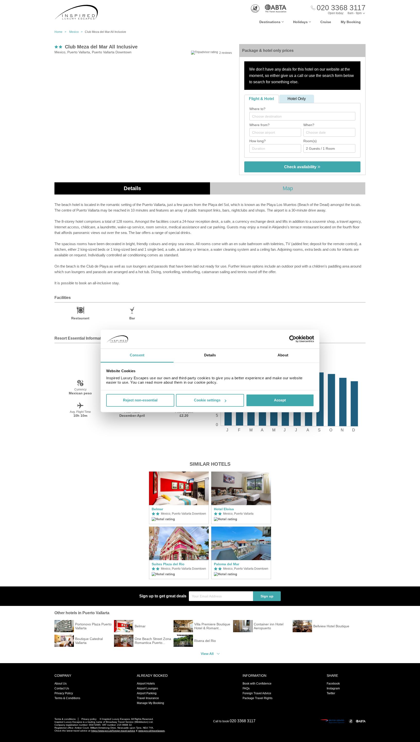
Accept (280, 400)
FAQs (246, 688)
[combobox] (302, 116)
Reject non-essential (140, 400)
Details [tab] (210, 355)
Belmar (157, 509)
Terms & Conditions (67, 698)
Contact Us (61, 688)
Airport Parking (147, 693)
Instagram (333, 688)
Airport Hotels (146, 683)
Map (288, 188)
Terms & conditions (65, 719)
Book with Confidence (257, 683)
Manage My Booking (150, 703)
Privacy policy (88, 719)
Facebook (333, 683)
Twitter (331, 693)
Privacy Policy (63, 693)
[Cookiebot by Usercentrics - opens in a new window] (292, 339)
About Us (60, 683)
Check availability (300, 167)
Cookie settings (207, 400)
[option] (179, 525)
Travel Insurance (148, 698)
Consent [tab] (137, 355)
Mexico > (77, 32)
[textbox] (305, 116)
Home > (61, 32)
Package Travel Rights (257, 698)
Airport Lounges (147, 688)
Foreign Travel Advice (257, 693)
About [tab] (283, 355)
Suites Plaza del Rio (168, 564)
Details (132, 188)
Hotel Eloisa (224, 509)
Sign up (267, 596)
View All (207, 654)
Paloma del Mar (226, 564)
